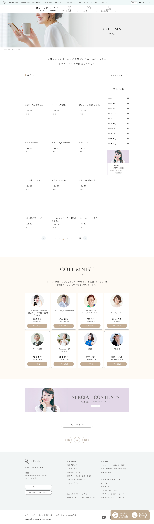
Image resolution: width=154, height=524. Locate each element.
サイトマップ (30, 515)
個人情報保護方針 (45, 515)
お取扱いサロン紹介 (74, 472)
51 (55, 238)
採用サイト (105, 487)
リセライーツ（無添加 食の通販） (113, 465)
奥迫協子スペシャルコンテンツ (112, 497)
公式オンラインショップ (76, 494)
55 (71, 238)
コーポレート (106, 483)
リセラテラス (72, 469)
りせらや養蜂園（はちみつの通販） (114, 469)
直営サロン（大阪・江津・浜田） (79, 476)
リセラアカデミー (73, 483)
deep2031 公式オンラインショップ (80, 497)
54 (67, 238)
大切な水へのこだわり (109, 490)
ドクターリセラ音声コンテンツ (112, 494)
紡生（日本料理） (107, 472)
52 (59, 238)
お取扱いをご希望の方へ (76, 479)
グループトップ (146, 3)
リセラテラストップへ (77, 424)
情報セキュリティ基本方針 (66, 515)
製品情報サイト (73, 465)
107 (79, 238)
